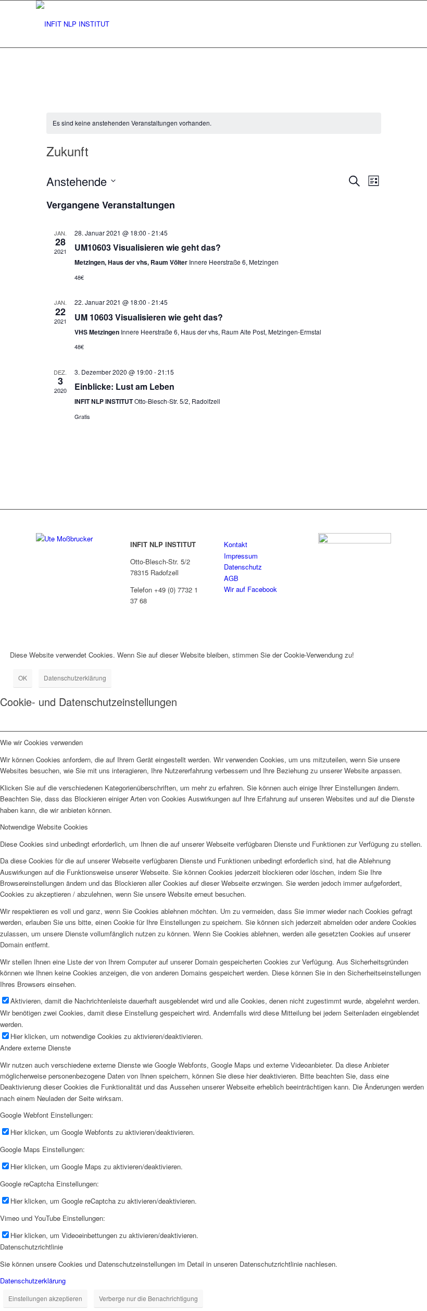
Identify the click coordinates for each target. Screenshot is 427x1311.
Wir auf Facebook (250, 589)
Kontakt (235, 544)
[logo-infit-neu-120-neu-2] (72, 24)
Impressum (241, 556)
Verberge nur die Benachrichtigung (148, 1298)
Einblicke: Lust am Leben (124, 386)
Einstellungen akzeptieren (45, 1298)
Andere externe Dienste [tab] (35, 1048)
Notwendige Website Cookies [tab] (44, 827)
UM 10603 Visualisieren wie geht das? (148, 317)
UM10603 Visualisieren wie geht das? (147, 247)
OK (22, 677)
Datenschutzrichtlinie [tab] (31, 1247)
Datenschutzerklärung (75, 677)
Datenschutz (243, 567)
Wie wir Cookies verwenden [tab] (41, 742)
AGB (231, 578)
